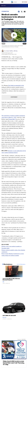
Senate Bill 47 (12, 119)
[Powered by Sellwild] (23, 339)
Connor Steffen (9, 51)
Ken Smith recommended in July (16, 85)
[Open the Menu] (2, 2)
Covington (5, 11)
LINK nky (15, 51)
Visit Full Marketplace (21, 264)
